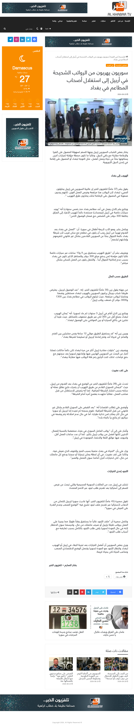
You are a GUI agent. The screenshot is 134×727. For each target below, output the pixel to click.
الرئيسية (128, 20)
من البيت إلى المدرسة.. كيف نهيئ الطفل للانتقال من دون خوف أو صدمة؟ (116, 675)
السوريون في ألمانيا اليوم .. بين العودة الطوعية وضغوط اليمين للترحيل (88, 675)
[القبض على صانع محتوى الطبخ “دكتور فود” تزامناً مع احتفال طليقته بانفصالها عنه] (61, 664)
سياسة (84, 20)
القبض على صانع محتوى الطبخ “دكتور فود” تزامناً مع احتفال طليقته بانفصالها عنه (61, 677)
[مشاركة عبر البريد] (76, 592)
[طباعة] (69, 592)
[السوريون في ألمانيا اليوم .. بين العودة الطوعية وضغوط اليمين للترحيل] (88, 664)
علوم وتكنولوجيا (72, 20)
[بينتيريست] (82, 592)
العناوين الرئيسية (121, 65)
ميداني (60, 20)
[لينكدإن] (88, 592)
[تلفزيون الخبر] (119, 8)
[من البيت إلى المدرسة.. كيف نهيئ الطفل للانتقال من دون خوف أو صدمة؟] (116, 664)
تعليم (94, 20)
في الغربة (114, 56)
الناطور (113, 20)
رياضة (54, 20)
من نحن (120, 20)
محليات (103, 20)
